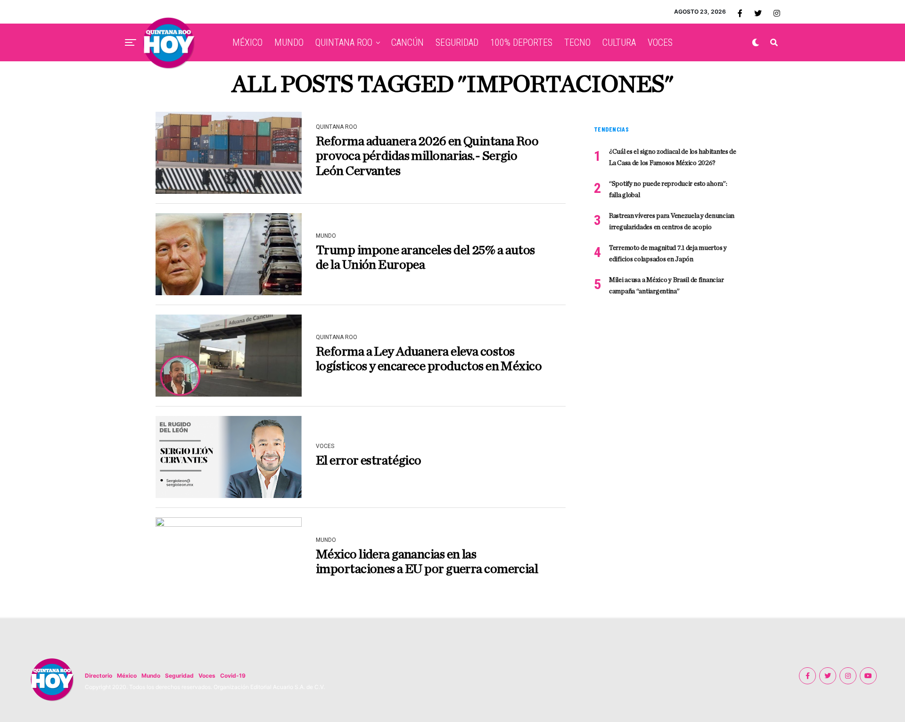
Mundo (150, 675)
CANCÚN (407, 42)
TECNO (577, 42)
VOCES (660, 42)
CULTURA (619, 42)
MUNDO (289, 42)
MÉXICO (247, 42)
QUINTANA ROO (343, 42)
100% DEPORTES (521, 42)
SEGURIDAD (457, 42)
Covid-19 (233, 675)
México (127, 675)
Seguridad (179, 675)
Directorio (98, 675)
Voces (206, 675)
